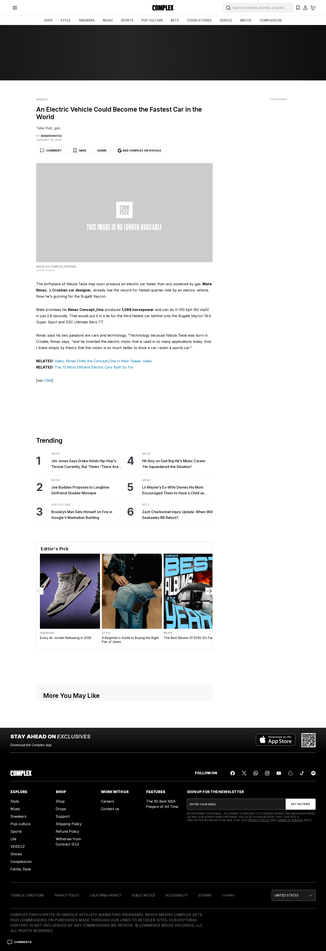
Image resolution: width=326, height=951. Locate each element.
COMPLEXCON (271, 20)
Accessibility (177, 895)
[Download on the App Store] (275, 740)
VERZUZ (226, 20)
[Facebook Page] (232, 773)
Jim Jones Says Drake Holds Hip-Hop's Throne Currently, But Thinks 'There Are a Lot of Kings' (86, 464)
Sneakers (47, 633)
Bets (145, 504)
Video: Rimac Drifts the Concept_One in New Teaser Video (103, 361)
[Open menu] (14, 7)
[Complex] (163, 7)
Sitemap (205, 895)
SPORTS (127, 20)
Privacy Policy (259, 820)
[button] (294, 895)
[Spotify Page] (313, 773)
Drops (61, 809)
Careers (107, 801)
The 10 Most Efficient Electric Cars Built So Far (94, 367)
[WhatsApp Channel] (255, 773)
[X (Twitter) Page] (244, 773)
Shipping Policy (69, 824)
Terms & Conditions (27, 895)
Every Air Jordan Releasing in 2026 (65, 638)
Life (13, 839)
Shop (60, 801)
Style (106, 633)
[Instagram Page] (267, 773)
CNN (48, 380)
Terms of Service (290, 820)
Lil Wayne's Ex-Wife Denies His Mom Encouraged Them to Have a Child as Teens (173, 490)
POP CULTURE (152, 20)
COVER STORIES (199, 20)
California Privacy (105, 895)
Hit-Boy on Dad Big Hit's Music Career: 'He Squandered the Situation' (174, 464)
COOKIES (228, 895)
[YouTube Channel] (279, 773)
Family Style (20, 869)
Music (55, 453)
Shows (16, 854)
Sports (41, 99)
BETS (175, 20)
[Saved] (297, 8)
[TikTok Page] (302, 773)
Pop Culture (60, 504)
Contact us (110, 809)
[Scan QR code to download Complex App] (308, 740)
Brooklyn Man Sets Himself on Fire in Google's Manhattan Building (81, 515)
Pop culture (20, 824)
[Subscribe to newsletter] (301, 804)
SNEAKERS (87, 20)
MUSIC (108, 20)
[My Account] (305, 7)
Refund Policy (67, 831)
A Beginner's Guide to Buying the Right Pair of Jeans (130, 640)
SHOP (48, 20)
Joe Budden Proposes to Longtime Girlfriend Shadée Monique (80, 490)
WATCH (245, 20)
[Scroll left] (39, 591)
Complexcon (21, 861)
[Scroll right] (208, 591)
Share (102, 150)
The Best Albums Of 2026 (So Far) (189, 638)
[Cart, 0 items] (313, 7)
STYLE (66, 20)
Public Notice (143, 895)
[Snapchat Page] (290, 773)
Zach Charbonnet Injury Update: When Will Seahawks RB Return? (177, 515)
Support (63, 816)
